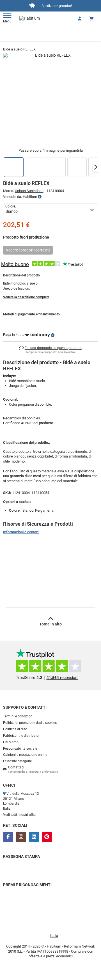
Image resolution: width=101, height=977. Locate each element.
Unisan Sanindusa (29, 191)
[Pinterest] (47, 837)
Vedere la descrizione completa (26, 297)
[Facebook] (8, 837)
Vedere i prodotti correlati (28, 250)
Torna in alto (50, 624)
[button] (95, 167)
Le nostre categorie (17, 761)
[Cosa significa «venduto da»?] (40, 196)
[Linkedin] (34, 837)
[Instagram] (21, 837)
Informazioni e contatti (21, 532)
